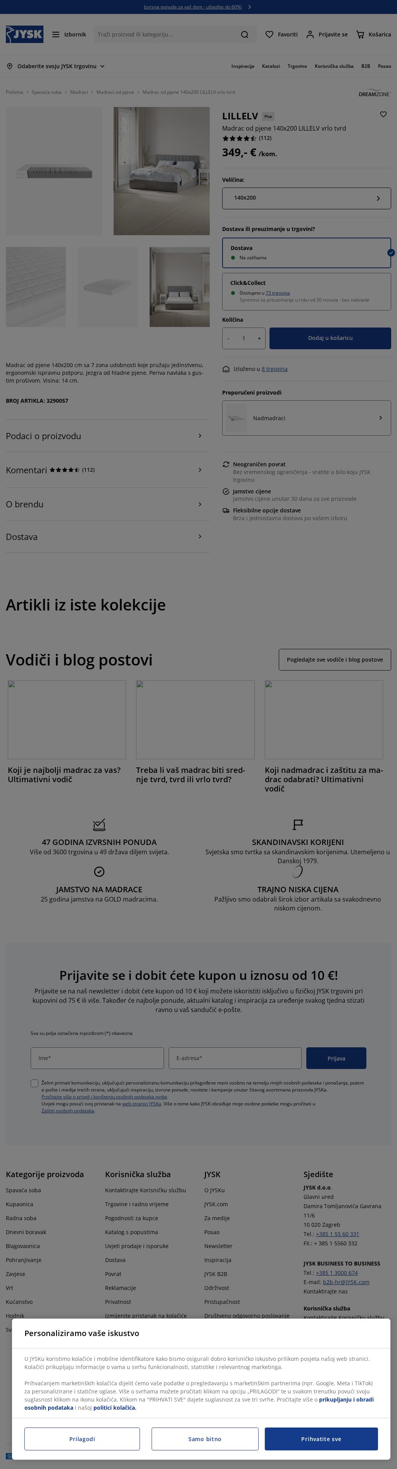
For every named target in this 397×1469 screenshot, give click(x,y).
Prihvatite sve (321, 1439)
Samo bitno (205, 1439)
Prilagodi (82, 1439)
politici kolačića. (114, 1407)
